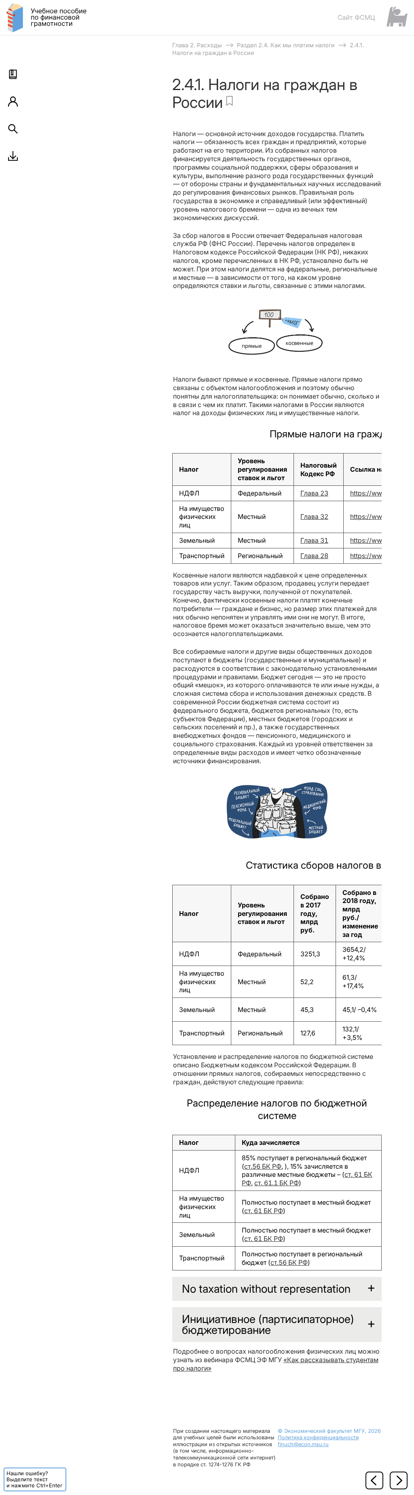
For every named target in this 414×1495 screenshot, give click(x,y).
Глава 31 (314, 540)
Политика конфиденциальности (318, 1437)
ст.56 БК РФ (262, 1166)
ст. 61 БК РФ (263, 1211)
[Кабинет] (12, 101)
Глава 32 (314, 516)
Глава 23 (314, 493)
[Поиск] (12, 128)
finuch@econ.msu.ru (303, 1444)
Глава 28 (314, 556)
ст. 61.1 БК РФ (276, 1183)
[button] (12, 74)
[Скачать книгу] (12, 155)
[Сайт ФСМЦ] (372, 17)
